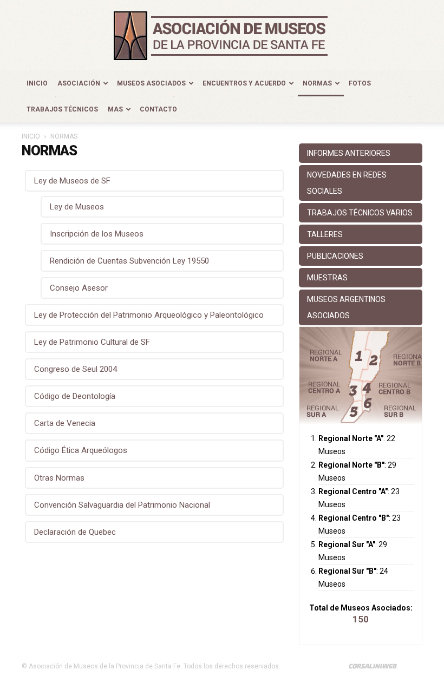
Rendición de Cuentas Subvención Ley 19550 (129, 261)
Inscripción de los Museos (96, 234)
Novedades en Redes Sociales (347, 182)
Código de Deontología (74, 396)
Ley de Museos (77, 207)
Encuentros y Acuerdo (244, 83)
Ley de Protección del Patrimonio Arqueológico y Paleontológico (149, 315)
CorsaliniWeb (372, 666)
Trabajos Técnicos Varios (360, 212)
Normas (317, 83)
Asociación (78, 83)
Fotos (360, 83)
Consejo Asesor (79, 288)
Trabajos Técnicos (62, 109)
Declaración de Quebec (75, 532)
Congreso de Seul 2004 (75, 369)
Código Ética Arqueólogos (80, 450)
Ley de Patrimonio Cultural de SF (92, 342)
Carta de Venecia (64, 423)
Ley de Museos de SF (72, 181)
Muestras (327, 277)
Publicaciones (335, 256)
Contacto (158, 109)
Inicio (37, 83)
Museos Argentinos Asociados (346, 307)
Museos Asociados (151, 83)
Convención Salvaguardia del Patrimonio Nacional (122, 505)
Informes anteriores (348, 153)
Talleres (325, 234)
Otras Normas (59, 478)
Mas (115, 109)
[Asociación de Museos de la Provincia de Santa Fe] (222, 35)
